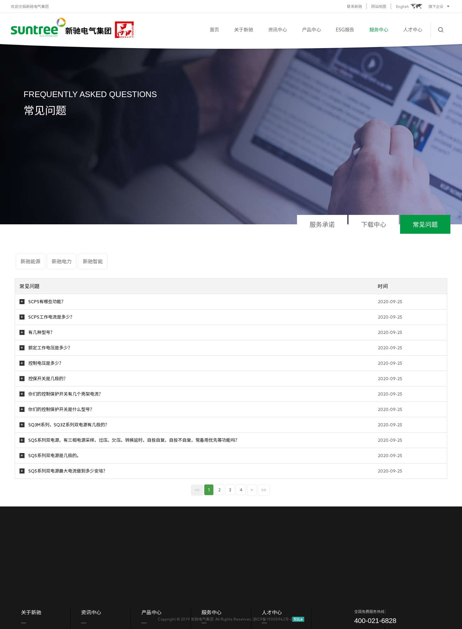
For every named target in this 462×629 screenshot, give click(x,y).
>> (263, 490)
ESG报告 (345, 29)
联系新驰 (354, 6)
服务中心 (378, 29)
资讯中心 (277, 29)
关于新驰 (243, 29)
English (402, 6)
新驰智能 (93, 261)
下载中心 (373, 224)
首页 (214, 29)
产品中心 (311, 29)
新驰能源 (30, 261)
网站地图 (378, 6)
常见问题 (425, 224)
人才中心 (412, 29)
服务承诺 (322, 224)
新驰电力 (62, 261)
